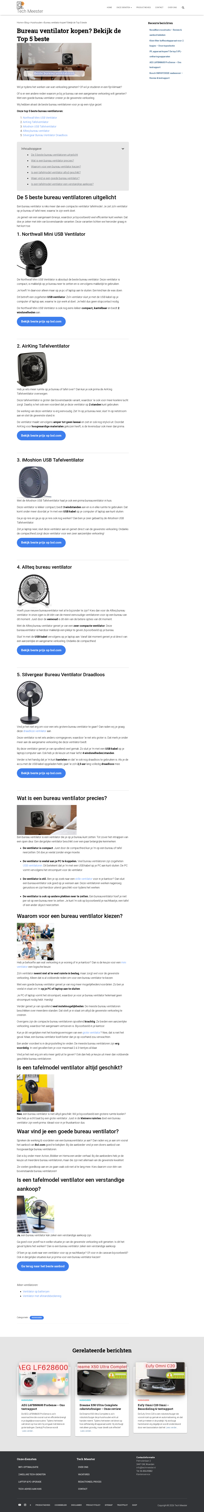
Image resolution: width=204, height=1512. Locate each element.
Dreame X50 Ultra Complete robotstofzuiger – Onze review (100, 1407)
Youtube (20, 1505)
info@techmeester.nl (146, 1467)
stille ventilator (83, 878)
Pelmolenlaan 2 (143, 1461)
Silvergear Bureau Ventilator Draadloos (45, 135)
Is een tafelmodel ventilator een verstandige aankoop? (62, 184)
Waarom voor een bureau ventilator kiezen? (56, 166)
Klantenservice (143, 1474)
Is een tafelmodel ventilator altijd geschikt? (56, 172)
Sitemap (109, 1505)
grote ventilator (92, 1032)
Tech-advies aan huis (30, 1489)
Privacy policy (93, 1505)
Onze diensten (123, 7)
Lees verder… (28, 1431)
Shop (134, 1505)
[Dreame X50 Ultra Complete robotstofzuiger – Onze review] (102, 1378)
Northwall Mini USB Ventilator (40, 117)
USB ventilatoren (32, 865)
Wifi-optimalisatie (28, 1467)
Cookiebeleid (61, 1505)
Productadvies (143, 7)
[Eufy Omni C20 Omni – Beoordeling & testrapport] (160, 1378)
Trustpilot (122, 1505)
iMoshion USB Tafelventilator (39, 126)
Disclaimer (76, 1505)
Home (109, 7)
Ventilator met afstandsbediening (42, 1296)
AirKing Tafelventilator (36, 122)
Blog (26, 22)
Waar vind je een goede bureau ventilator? (55, 178)
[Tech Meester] (30, 7)
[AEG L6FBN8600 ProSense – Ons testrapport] (43, 1378)
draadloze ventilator (34, 731)
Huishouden (36, 22)
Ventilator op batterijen (36, 1291)
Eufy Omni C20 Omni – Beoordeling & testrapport (155, 1407)
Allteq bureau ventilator (36, 130)
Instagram (25, 1505)
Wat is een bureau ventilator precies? (52, 160)
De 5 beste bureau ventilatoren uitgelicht (54, 154)
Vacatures (84, 1474)
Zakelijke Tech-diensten (32, 1474)
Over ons (172, 7)
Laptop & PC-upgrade (29, 1482)
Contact (159, 7)
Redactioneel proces (89, 1482)
